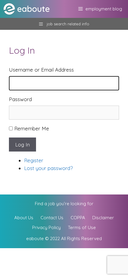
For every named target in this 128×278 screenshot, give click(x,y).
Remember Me (31, 128)
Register (33, 160)
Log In (22, 144)
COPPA (78, 217)
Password (20, 99)
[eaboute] (30, 9)
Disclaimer (103, 217)
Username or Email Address (41, 70)
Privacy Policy (46, 227)
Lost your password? (48, 168)
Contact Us (51, 217)
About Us (23, 217)
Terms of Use (82, 227)
